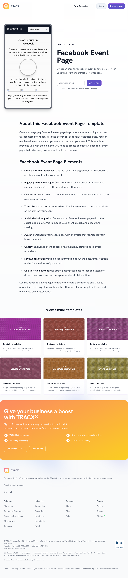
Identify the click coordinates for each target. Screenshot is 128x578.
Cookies (7, 568)
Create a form (116, 6)
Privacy (15, 568)
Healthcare (40, 516)
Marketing (8, 506)
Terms (22, 568)
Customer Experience (14, 511)
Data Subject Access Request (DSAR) (41, 568)
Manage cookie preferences (69, 568)
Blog (68, 511)
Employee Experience (13, 516)
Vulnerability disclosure (109, 568)
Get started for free (16, 448)
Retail (37, 526)
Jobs (68, 516)
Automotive (40, 506)
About (68, 506)
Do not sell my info (90, 568)
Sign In (101, 6)
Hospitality (40, 521)
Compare (8, 526)
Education (39, 511)
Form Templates (81, 6)
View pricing (37, 448)
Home (59, 45)
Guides (100, 511)
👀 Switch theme (14, 29)
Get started (94, 83)
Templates (71, 45)
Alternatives (9, 521)
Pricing (100, 506)
